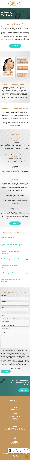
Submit (6, 371)
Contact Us (15, 45)
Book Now (15, 223)
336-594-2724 (15, 419)
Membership (15, 442)
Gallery (15, 441)
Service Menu (15, 440)
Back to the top (16, 400)
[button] (15, 238)
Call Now (23, 390)
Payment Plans (15, 443)
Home (15, 437)
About (15, 438)
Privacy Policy (6, 453)
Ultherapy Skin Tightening (9, 13)
